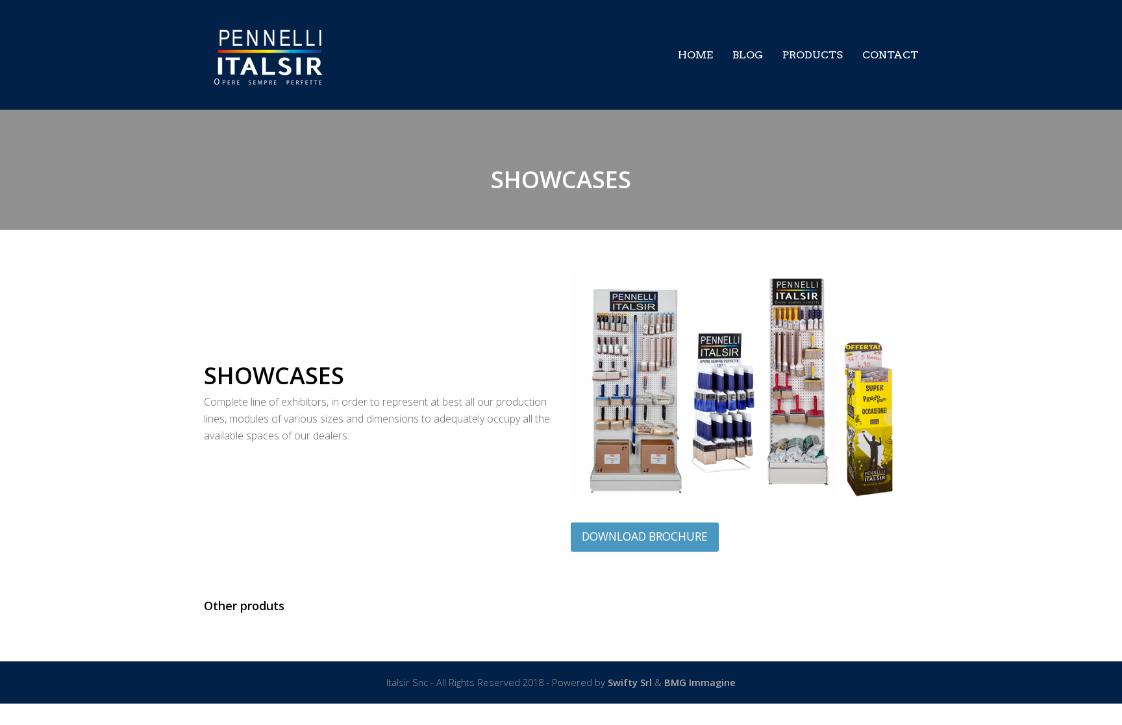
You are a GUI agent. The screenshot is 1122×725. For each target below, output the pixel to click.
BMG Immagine (700, 682)
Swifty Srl (631, 682)
